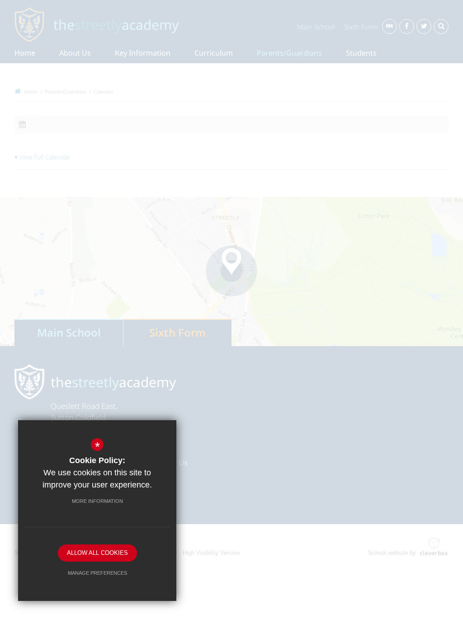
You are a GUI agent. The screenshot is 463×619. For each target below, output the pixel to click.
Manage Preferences (97, 573)
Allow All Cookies (97, 552)
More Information (97, 501)
